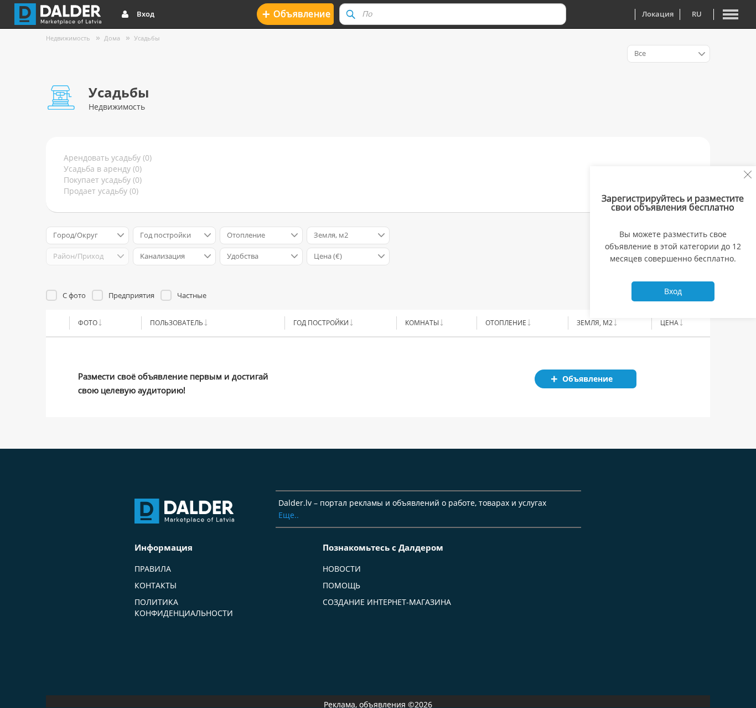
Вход (145, 14)
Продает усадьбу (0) (101, 191)
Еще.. (288, 515)
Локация (658, 14)
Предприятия (131, 295)
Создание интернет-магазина (387, 602)
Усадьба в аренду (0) (103, 168)
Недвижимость (68, 38)
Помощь (341, 585)
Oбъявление (296, 13)
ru (697, 14)
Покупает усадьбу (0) (103, 180)
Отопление (505, 322)
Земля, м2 (595, 322)
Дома (112, 38)
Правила (152, 568)
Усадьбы (146, 38)
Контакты (155, 585)
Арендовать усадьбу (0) (108, 157)
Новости (342, 568)
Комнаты (422, 322)
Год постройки (321, 322)
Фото (87, 322)
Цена (669, 322)
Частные (191, 295)
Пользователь (176, 322)
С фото (74, 295)
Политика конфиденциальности (183, 607)
